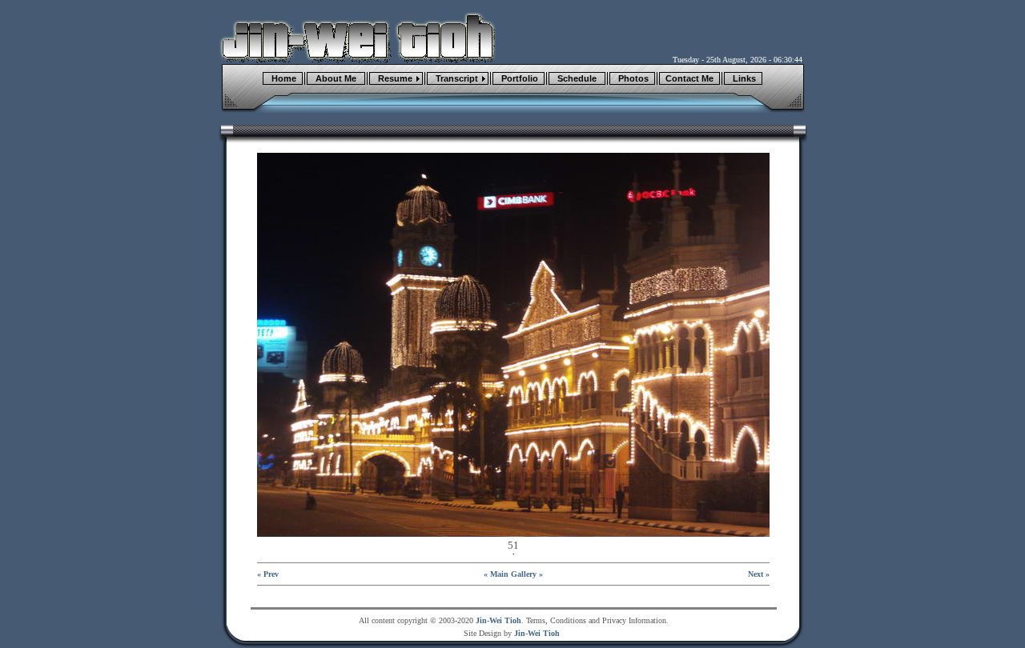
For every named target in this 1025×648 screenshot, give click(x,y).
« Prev (268, 574)
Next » (759, 574)
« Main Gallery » (513, 574)
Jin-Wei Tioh (498, 620)
